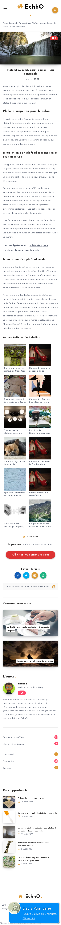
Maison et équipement (14, 744)
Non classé (8, 754)
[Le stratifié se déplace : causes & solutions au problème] (9, 861)
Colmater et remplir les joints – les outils (37, 813)
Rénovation (24, 23)
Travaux (7, 768)
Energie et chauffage (13, 737)
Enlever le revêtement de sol (31, 798)
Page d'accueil (10, 23)
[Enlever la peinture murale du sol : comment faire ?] (9, 847)
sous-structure (39, 544)
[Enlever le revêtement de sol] (9, 802)
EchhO (33, 7)
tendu (50, 544)
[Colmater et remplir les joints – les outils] (9, 817)
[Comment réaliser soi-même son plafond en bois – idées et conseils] (9, 832)
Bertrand (22, 684)
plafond (26, 544)
